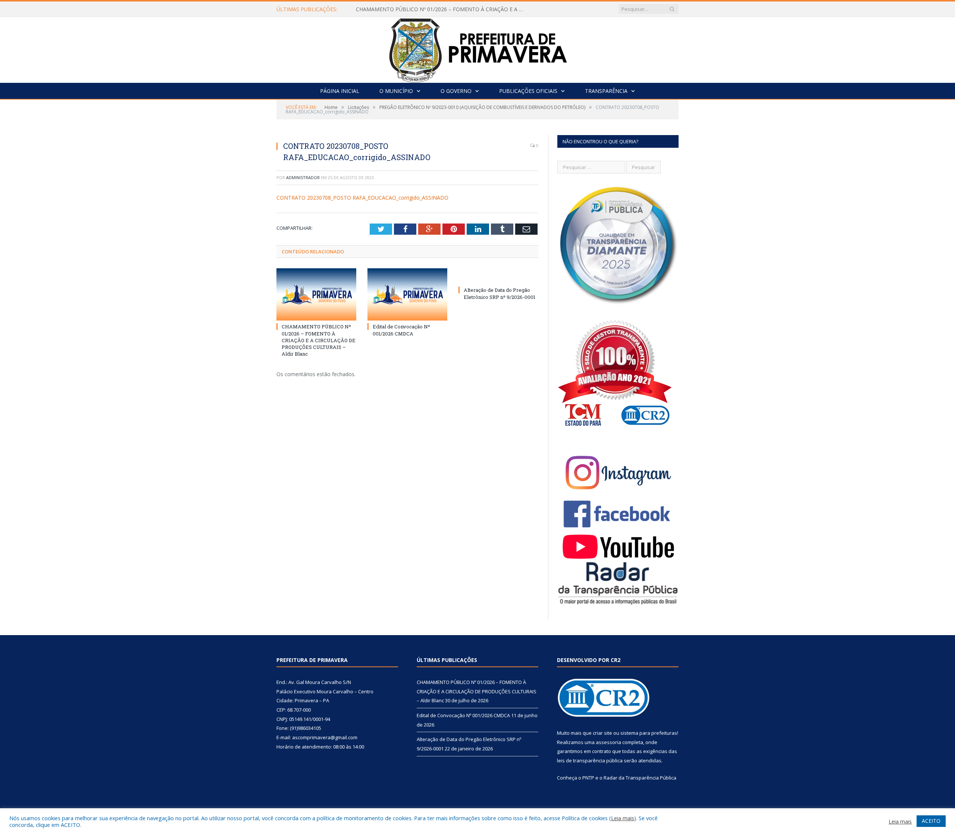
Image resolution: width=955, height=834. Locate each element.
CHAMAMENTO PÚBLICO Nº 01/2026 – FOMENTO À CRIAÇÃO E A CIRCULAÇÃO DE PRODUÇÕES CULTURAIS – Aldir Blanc (441, 9)
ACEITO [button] (931, 820)
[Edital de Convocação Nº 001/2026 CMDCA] (407, 294)
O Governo (456, 90)
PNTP (588, 777)
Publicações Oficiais (528, 90)
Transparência (606, 90)
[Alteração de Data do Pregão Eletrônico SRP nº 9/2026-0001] (498, 276)
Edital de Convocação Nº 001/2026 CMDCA (401, 330)
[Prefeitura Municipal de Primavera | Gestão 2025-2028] (478, 48)
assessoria (608, 742)
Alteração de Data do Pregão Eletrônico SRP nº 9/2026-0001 (499, 293)
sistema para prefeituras (648, 733)
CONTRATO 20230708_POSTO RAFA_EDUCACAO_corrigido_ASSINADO (362, 197)
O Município (396, 90)
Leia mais (622, 818)
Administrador (303, 177)
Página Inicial (339, 90)
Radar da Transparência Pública (640, 777)
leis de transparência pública (590, 760)
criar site (602, 733)
